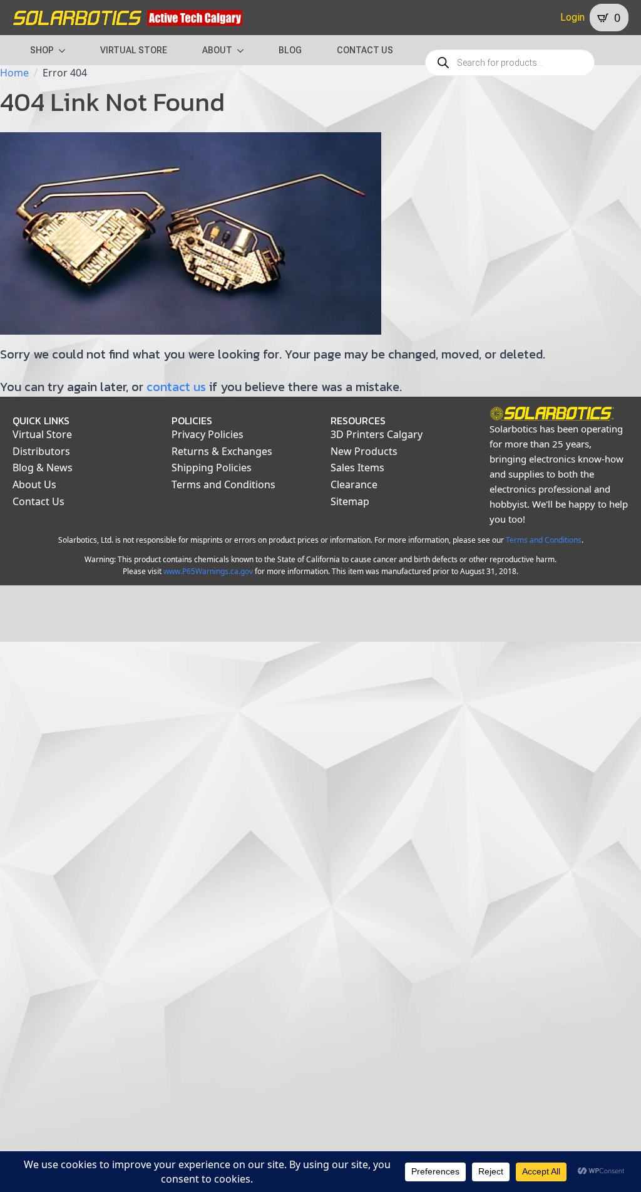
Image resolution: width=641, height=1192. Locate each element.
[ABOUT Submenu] (244, 50)
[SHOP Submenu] (66, 50)
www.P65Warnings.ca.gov (208, 571)
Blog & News (43, 467)
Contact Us (38, 501)
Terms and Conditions (223, 484)
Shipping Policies (212, 467)
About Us (34, 484)
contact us (176, 386)
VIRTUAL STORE (133, 50)
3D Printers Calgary (377, 434)
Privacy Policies (208, 434)
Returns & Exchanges (222, 451)
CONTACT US (365, 50)
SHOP (42, 50)
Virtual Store (42, 434)
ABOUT (217, 50)
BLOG (290, 50)
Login (572, 17)
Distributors (41, 451)
